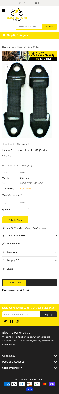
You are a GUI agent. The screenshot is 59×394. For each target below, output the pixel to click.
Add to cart (15, 219)
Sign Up (48, 314)
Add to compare (37, 228)
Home (5, 46)
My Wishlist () (24, 3)
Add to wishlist (14, 228)
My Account (20, 3)
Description (14, 282)
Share (10, 268)
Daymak (24, 177)
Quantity (6, 209)
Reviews (37, 282)
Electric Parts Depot (34, 379)
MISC (23, 172)
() (30, 3)
